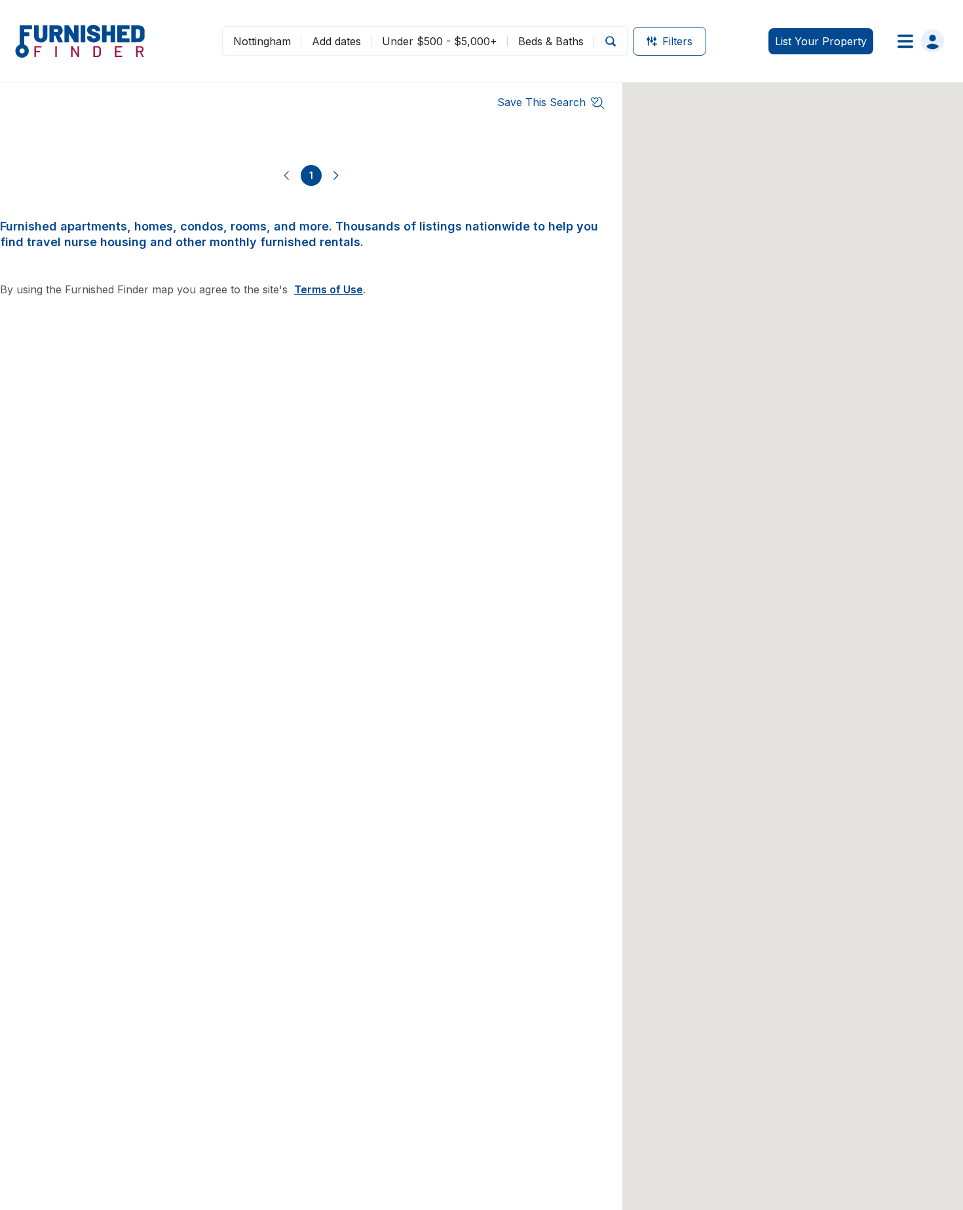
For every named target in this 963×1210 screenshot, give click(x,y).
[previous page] (286, 175)
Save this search (541, 102)
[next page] (336, 175)
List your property (821, 41)
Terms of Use (328, 289)
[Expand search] (610, 41)
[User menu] (917, 41)
